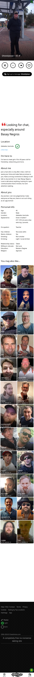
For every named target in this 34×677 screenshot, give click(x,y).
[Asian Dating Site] (17, 674)
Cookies (3, 610)
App (10, 613)
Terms (19, 607)
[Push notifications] (31, 670)
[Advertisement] (17, 100)
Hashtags (4, 613)
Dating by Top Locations (16, 610)
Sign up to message (18, 74)
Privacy (25, 607)
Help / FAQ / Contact (8, 607)
